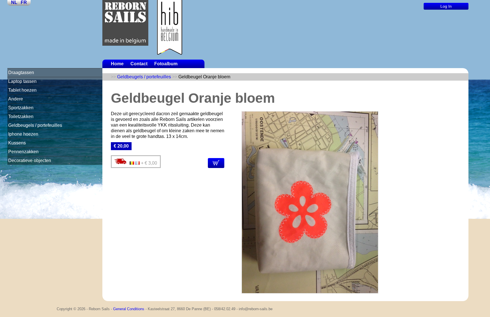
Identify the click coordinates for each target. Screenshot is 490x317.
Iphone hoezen (23, 134)
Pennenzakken (23, 151)
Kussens (17, 142)
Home (117, 63)
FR (24, 2)
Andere (15, 98)
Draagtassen (21, 72)
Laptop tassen (22, 81)
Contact (138, 63)
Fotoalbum (166, 63)
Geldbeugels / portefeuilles (35, 125)
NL (14, 2)
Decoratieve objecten (29, 160)
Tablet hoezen (22, 90)
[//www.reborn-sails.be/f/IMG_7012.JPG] (310, 292)
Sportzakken (20, 107)
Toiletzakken (20, 116)
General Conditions (128, 309)
